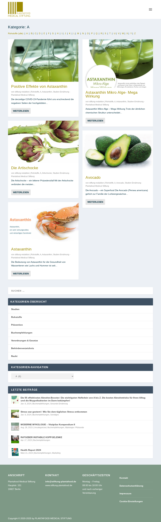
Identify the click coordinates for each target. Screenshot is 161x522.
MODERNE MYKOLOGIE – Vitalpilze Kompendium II (48, 424)
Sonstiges (54, 415)
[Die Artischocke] (43, 142)
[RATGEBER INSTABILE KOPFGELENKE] (15, 439)
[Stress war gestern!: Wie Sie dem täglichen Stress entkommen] (15, 414)
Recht (14, 356)
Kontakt (123, 478)
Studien (15, 309)
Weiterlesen (21, 111)
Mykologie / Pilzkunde (74, 427)
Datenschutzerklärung (131, 486)
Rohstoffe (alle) (15, 33)
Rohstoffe (35, 92)
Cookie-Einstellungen (131, 501)
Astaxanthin (47, 92)
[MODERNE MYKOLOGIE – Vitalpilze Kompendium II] (15, 426)
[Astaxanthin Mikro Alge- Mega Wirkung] (117, 63)
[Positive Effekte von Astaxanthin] (43, 60)
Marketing (56, 453)
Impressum (125, 493)
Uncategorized (40, 427)
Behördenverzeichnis (22, 348)
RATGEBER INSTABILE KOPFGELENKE (41, 437)
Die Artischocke (24, 168)
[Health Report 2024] (15, 452)
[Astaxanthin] (43, 223)
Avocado (93, 177)
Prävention (17, 325)
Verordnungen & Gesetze (24, 340)
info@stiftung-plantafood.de (60, 481)
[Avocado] (117, 151)
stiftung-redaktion (22, 92)
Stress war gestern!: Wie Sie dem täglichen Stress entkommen (54, 411)
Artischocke (47, 173)
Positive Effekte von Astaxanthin (39, 86)
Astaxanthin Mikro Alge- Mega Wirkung (111, 94)
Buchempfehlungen (21, 332)
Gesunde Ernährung (59, 404)
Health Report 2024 (31, 450)
